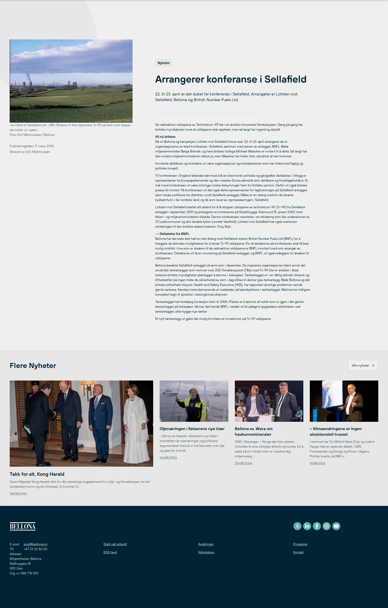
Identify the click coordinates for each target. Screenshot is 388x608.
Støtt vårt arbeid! (115, 544)
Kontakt (298, 552)
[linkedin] (307, 526)
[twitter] (297, 526)
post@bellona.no (35, 544)
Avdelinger (206, 544)
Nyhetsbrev (206, 552)
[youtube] (336, 526)
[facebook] (317, 526)
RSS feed (110, 552)
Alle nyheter (360, 365)
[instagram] (327, 526)
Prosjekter (300, 544)
